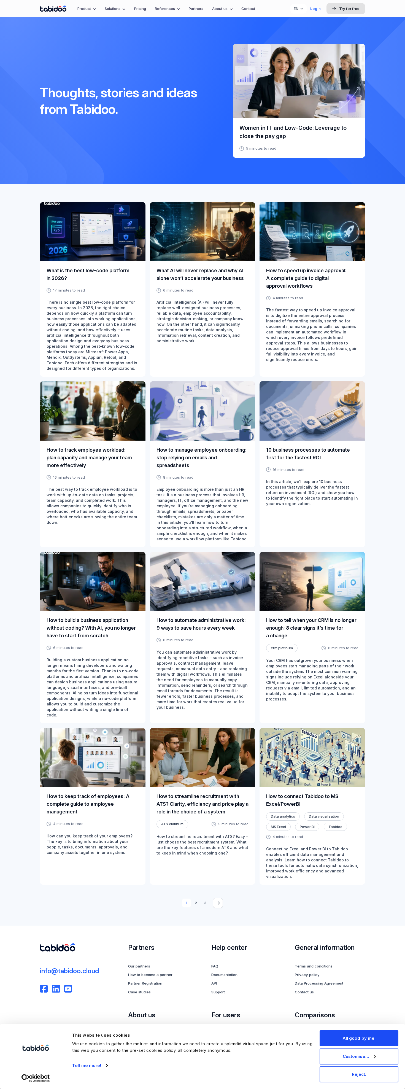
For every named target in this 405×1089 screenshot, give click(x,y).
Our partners (139, 966)
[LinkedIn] (56, 988)
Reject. (359, 1074)
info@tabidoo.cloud (69, 971)
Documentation (224, 974)
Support (218, 992)
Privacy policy (307, 974)
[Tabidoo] (53, 9)
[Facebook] (44, 988)
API (214, 983)
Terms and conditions (314, 966)
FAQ (214, 966)
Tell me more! (86, 1065)
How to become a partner (150, 974)
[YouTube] (68, 988)
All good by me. (359, 1038)
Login (315, 8)
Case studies (139, 992)
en (296, 8)
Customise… (356, 1056)
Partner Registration (145, 983)
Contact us (304, 992)
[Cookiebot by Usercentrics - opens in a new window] (36, 1078)
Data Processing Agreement (319, 983)
